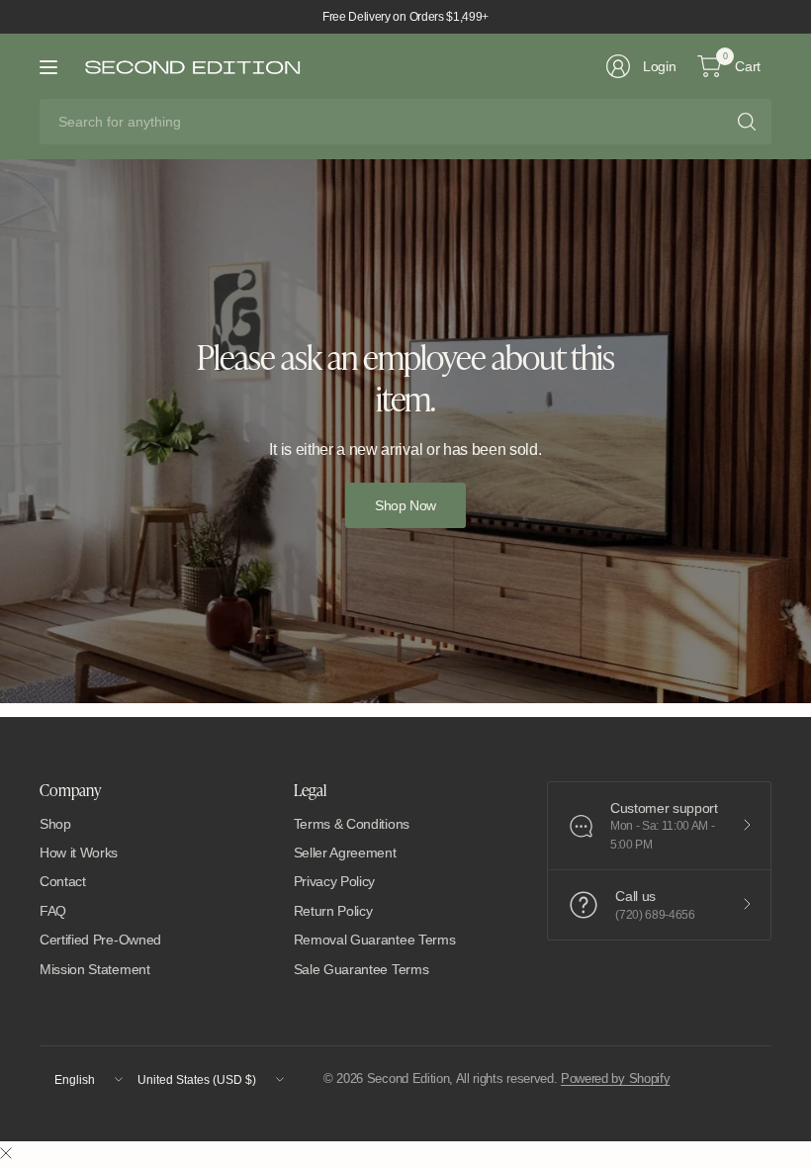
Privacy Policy (335, 881)
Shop (55, 824)
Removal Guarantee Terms (375, 939)
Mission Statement (95, 969)
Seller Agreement (345, 852)
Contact (63, 881)
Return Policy (333, 911)
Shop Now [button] (405, 505)
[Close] (6, 1154)
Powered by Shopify (615, 1078)
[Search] (746, 121)
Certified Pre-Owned (100, 939)
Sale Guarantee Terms (361, 969)
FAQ (53, 911)
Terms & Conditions (351, 824)
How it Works (79, 852)
